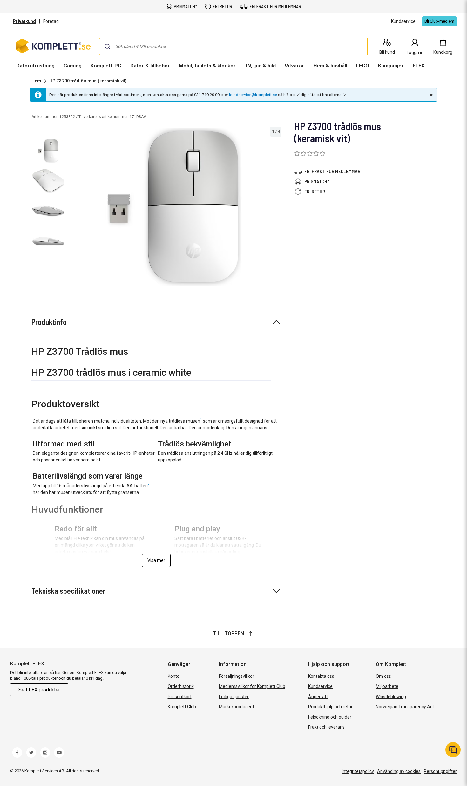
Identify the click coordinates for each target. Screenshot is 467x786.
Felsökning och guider (329, 716)
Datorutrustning (35, 66)
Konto (173, 676)
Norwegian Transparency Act (405, 706)
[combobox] (233, 46)
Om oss (383, 676)
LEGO (362, 66)
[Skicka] (107, 46)
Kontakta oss (321, 676)
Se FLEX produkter (39, 690)
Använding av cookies (399, 771)
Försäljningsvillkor (236, 676)
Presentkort (180, 696)
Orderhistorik (181, 686)
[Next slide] (275, 208)
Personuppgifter (440, 771)
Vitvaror (294, 66)
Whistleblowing (391, 696)
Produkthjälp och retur (330, 706)
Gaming (73, 66)
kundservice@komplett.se (253, 94)
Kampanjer (391, 66)
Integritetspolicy (358, 771)
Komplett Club (182, 706)
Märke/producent (236, 706)
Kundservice (320, 686)
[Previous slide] (72, 208)
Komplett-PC (106, 66)
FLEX (418, 66)
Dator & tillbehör (150, 66)
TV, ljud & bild (260, 66)
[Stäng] (430, 94)
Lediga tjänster (234, 696)
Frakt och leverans (326, 727)
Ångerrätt (318, 696)
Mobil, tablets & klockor (207, 66)
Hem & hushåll (330, 66)
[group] (174, 206)
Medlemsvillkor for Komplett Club (252, 686)
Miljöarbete (387, 686)
